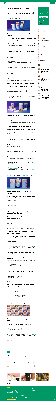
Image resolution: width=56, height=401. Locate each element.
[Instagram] (47, 0)
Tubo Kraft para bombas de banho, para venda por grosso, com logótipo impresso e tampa (45, 68)
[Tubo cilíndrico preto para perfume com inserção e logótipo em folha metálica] (39, 65)
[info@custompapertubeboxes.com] (31, 0)
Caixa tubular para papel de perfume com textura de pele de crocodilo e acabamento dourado (45, 95)
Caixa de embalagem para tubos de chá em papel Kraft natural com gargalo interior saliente (45, 98)
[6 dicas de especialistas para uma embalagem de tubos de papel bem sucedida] (42, 377)
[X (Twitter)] (14, 362)
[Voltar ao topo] (54, 399)
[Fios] (33, 362)
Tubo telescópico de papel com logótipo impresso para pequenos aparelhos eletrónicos (45, 76)
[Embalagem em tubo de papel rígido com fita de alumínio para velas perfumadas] (39, 86)
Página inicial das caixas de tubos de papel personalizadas (26, 246)
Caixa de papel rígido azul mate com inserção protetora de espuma (44, 83)
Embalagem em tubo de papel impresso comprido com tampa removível (44, 72)
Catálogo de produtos (25, 175)
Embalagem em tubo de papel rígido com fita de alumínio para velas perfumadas (44, 87)
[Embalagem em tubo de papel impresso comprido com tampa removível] (39, 72)
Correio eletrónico (9, 340)
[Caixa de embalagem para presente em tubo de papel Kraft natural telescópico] (39, 79)
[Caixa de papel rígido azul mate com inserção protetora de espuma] (39, 83)
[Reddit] (28, 362)
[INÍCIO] (7, 6)
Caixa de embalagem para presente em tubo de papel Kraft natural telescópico (45, 79)
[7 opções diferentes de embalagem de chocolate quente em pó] (28, 377)
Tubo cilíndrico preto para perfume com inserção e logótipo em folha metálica (44, 65)
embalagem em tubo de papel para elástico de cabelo (15, 168)
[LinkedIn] (24, 362)
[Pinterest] (19, 362)
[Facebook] (9, 362)
